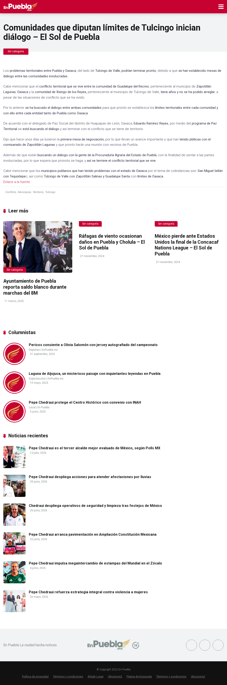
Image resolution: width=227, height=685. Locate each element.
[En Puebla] (20, 6)
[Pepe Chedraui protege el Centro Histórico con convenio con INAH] (14, 421)
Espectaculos (37, 378)
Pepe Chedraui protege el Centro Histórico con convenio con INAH (85, 402)
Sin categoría (16, 51)
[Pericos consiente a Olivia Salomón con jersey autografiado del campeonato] (14, 364)
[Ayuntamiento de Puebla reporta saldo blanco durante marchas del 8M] (37, 247)
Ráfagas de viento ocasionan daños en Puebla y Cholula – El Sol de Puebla (112, 242)
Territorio (38, 192)
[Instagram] (218, 645)
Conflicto (10, 192)
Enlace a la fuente (16, 182)
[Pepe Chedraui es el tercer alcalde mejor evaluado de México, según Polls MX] (14, 467)
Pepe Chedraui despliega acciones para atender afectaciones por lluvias (90, 477)
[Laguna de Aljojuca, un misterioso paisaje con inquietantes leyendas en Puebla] (14, 392)
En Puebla (43, 407)
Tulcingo (50, 192)
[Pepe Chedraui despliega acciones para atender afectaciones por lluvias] (14, 496)
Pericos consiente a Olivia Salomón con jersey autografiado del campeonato (93, 345)
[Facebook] (191, 645)
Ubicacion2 (115, 676)
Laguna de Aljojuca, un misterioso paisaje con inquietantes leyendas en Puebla (94, 374)
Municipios (24, 192)
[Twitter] (204, 645)
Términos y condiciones (68, 676)
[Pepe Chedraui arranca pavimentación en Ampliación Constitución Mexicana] (14, 553)
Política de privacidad (35, 676)
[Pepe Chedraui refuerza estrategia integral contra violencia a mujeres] (14, 611)
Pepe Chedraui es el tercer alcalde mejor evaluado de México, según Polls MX (94, 448)
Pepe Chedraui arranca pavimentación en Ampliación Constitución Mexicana (93, 534)
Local (32, 407)
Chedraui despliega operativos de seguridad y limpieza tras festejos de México (95, 506)
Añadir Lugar (96, 676)
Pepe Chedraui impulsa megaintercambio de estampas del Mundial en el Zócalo (95, 563)
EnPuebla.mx (50, 349)
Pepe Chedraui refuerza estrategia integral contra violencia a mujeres (88, 592)
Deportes (34, 349)
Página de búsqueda (139, 676)
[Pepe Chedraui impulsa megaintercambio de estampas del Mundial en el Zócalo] (14, 582)
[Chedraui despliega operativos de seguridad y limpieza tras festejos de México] (14, 524)
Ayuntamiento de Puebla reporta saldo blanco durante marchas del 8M (35, 287)
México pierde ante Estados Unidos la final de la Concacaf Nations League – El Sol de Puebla (187, 245)
